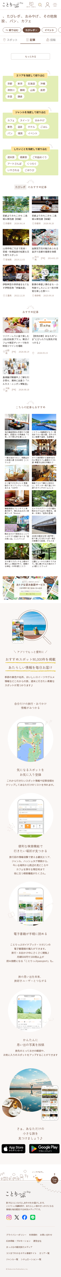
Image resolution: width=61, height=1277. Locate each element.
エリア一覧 (44, 1253)
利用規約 (33, 1234)
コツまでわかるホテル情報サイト (21, 1253)
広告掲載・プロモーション (18, 1240)
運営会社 (37, 1240)
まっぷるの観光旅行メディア (19, 1246)
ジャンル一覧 (12, 1259)
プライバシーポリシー (16, 1234)
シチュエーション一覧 (31, 1259)
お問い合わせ (46, 1234)
